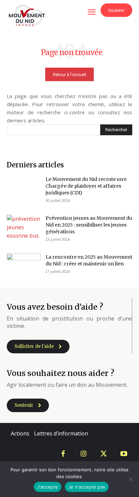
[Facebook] (63, 454)
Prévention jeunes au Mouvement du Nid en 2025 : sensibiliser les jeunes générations (89, 225)
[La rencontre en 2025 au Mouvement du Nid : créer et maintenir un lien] (23, 265)
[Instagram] (83, 454)
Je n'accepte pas (86, 487)
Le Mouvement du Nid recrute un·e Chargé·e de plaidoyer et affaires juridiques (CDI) (86, 186)
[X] (103, 454)
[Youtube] (123, 454)
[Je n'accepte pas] (130, 479)
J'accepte (47, 487)
